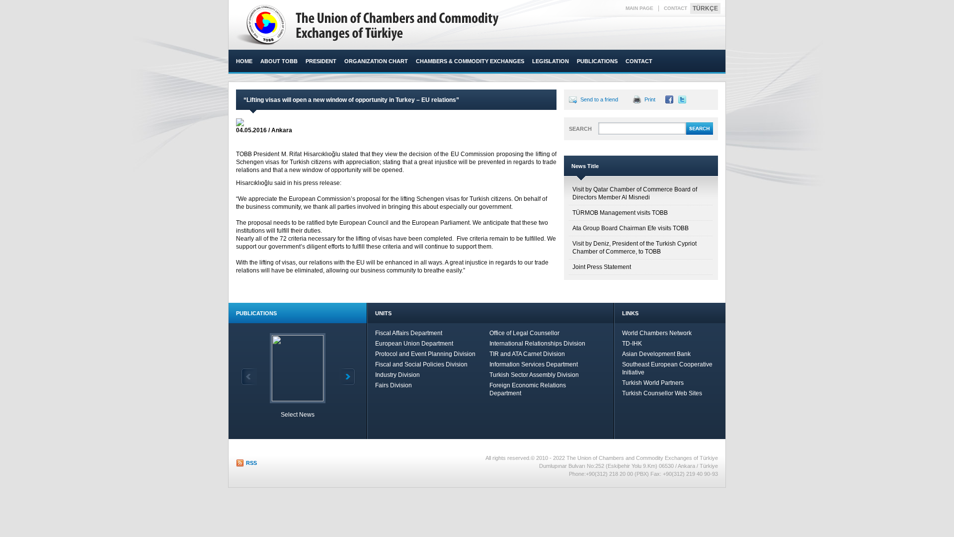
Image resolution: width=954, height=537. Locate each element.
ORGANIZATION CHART (376, 61)
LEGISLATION (550, 61)
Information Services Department (533, 364)
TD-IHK (632, 343)
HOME (244, 61)
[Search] (699, 133)
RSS (251, 463)
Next (347, 376)
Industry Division (397, 374)
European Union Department (414, 343)
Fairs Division (393, 385)
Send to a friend (599, 99)
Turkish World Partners (653, 382)
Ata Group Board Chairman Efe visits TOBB (630, 228)
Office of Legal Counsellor (524, 333)
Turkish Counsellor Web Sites (662, 393)
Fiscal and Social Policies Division (421, 364)
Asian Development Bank (656, 354)
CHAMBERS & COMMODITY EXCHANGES (470, 61)
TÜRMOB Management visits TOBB (620, 212)
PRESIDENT (321, 61)
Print (649, 99)
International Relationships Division (537, 343)
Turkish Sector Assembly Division (534, 374)
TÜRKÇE (705, 8)
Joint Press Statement (601, 267)
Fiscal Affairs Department (408, 333)
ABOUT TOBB (279, 61)
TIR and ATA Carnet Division (527, 354)
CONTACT (675, 8)
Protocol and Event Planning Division (425, 354)
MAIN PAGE (639, 8)
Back (249, 376)
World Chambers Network (657, 333)
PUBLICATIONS (597, 61)
